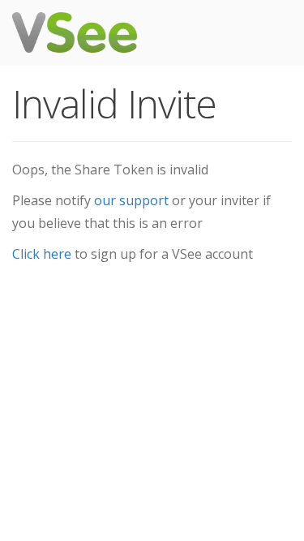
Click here (41, 254)
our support (131, 200)
